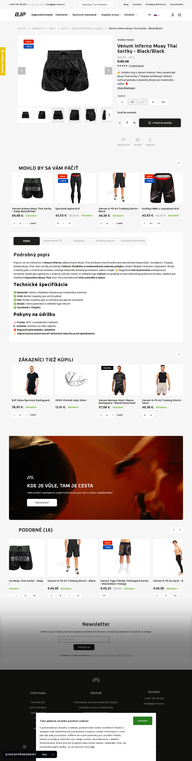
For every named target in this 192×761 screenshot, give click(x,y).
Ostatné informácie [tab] (133, 240)
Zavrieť (170, 150)
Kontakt (137, 4)
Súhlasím (143, 720)
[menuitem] (43, 14)
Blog (126, 4)
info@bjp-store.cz (154, 703)
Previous (174, 529)
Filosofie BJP (176, 4)
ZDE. (92, 746)
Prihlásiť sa (84, 647)
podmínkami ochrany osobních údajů (111, 655)
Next (180, 529)
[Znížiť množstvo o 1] (119, 122)
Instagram (24, 747)
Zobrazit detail (32, 198)
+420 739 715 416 (154, 698)
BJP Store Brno (38, 707)
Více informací (126, 88)
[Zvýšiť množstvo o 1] (134, 122)
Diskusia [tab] (79, 240)
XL (70, 223)
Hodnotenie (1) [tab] (53, 240)
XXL (151, 223)
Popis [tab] (26, 240)
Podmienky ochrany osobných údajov (96, 702)
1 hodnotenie (136, 66)
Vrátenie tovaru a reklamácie (96, 707)
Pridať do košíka (162, 122)
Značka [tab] (105, 240)
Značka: (125, 39)
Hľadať (108, 4)
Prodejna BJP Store (156, 4)
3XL (159, 223)
